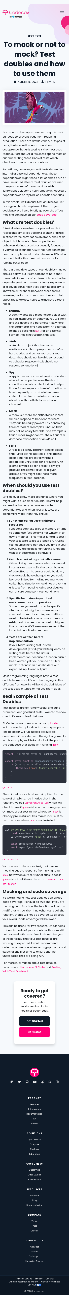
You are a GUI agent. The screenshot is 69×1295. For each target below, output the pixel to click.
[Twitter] (19, 1082)
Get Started (34, 1021)
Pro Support (34, 1256)
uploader (53, 723)
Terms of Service (23, 1278)
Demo (34, 1251)
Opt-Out (32, 1284)
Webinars (34, 1195)
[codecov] (34, 1072)
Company (34, 1215)
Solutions (34, 1133)
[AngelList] (42, 1082)
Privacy (39, 1278)
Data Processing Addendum (23, 1281)
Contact (34, 1246)
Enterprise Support (34, 1261)
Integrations (34, 1109)
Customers (34, 1163)
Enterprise (34, 1144)
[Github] (27, 1082)
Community (34, 1179)
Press (34, 1225)
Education (34, 1154)
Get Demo (35, 1032)
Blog (34, 1200)
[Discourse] (50, 1082)
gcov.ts (7, 787)
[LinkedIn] (12, 1082)
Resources (34, 1189)
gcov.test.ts (10, 859)
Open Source (34, 1139)
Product (34, 1098)
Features (34, 1104)
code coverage (47, 215)
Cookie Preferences (50, 1281)
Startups (34, 1149)
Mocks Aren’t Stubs (32, 967)
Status (34, 1123)
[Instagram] (57, 1082)
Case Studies (34, 1174)
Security (50, 1278)
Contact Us (34, 1240)
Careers (34, 1230)
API (34, 1118)
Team (34, 1221)
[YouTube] (35, 1082)
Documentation (34, 1113)
